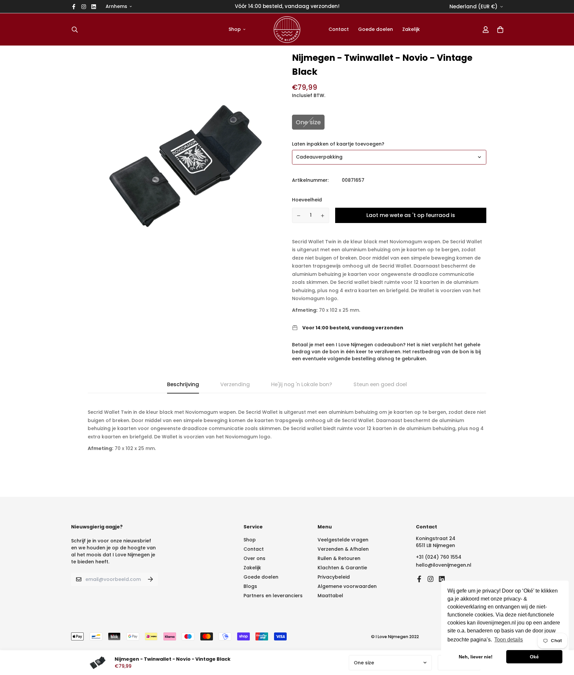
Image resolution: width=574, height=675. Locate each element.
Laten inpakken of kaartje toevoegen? (338, 144)
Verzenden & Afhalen (343, 549)
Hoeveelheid (307, 199)
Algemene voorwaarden (347, 586)
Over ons (254, 558)
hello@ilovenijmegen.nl (443, 565)
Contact (339, 29)
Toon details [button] (508, 639)
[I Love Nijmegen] (287, 29)
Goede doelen (375, 29)
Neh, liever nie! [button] (476, 656)
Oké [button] (534, 656)
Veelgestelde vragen (343, 539)
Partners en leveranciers (273, 595)
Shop (235, 29)
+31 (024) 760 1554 (438, 557)
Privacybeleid (334, 577)
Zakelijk (411, 29)
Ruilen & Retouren (339, 558)
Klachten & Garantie (342, 567)
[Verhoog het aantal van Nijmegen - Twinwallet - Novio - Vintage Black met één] (323, 215)
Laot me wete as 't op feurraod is (410, 215)
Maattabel (330, 595)
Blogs (250, 586)
